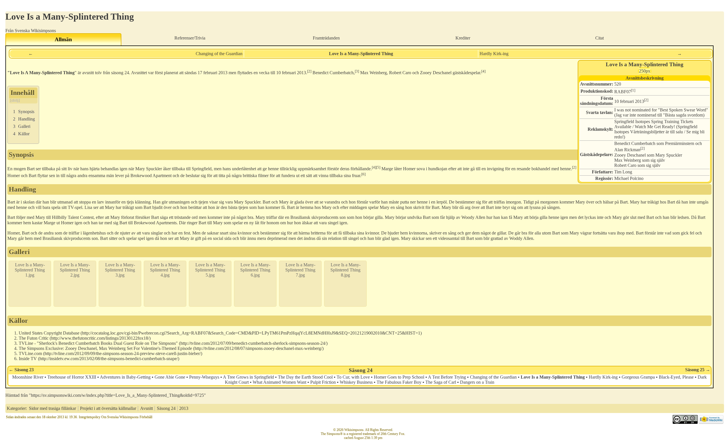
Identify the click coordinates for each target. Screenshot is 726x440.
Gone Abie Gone (170, 377)
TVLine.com (30, 353)
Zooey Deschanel (630, 155)
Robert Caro (625, 165)
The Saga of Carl (440, 382)
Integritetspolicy (89, 417)
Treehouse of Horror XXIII (71, 377)
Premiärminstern (679, 143)
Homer (67, 222)
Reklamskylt (600, 129)
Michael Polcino (628, 178)
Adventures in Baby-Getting (125, 377)
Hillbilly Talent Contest (73, 217)
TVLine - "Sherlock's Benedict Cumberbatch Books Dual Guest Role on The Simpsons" (98, 343)
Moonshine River (27, 377)
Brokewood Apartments (155, 222)
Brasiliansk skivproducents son (318, 217)
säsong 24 (120, 72)
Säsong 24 (361, 370)
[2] (646, 100)
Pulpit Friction (323, 382)
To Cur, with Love (353, 377)
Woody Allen (473, 217)
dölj (15, 100)
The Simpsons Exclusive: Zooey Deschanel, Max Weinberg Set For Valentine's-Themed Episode (105, 348)
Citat (599, 38)
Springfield (202, 168)
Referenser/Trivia (189, 38)
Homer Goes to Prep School (399, 377)
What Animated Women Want (279, 382)
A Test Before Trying (447, 377)
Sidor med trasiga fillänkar (52, 408)
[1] (633, 90)
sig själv (658, 160)
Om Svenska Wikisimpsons (120, 417)
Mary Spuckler (668, 155)
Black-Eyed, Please (676, 377)
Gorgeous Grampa (638, 377)
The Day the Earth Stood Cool (305, 377)
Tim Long (623, 171)
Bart (31, 168)
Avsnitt (146, 408)
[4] (483, 71)
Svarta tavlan (599, 112)
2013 (222, 72)
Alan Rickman (627, 150)
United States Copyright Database (49, 333)
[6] (363, 174)
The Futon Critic (33, 338)
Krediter (462, 38)
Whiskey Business (356, 382)
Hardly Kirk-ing (494, 53)
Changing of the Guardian (219, 53)
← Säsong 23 (21, 369)
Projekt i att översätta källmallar (108, 408)
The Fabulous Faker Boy (399, 382)
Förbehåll (146, 417)
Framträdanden (326, 38)
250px (644, 71)
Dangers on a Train (477, 382)
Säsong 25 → (697, 369)
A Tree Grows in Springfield (248, 377)
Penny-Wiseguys (204, 377)
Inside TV (28, 358)
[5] (378, 167)
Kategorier (16, 408)
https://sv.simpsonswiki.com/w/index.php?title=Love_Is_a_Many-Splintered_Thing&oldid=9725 (117, 395)
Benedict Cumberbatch (634, 143)
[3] (357, 71)
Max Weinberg (627, 160)
